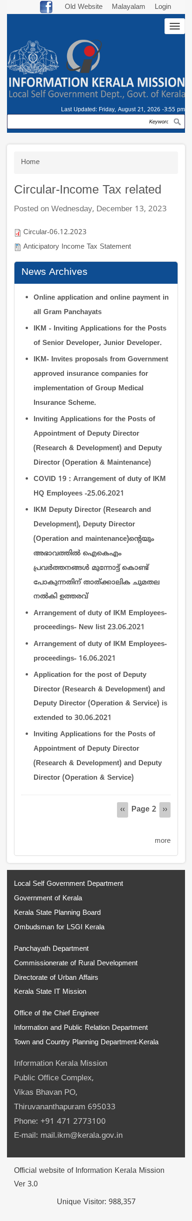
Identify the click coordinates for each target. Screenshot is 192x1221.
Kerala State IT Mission (50, 992)
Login (163, 7)
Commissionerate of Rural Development (75, 963)
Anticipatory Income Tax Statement (77, 247)
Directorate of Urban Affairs (56, 978)
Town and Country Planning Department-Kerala (86, 1042)
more (163, 841)
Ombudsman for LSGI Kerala (59, 927)
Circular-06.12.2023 (55, 232)
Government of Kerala (48, 898)
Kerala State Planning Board (57, 913)
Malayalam (130, 7)
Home (30, 162)
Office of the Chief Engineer (56, 1013)
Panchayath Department (51, 949)
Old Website (84, 7)
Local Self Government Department (68, 884)
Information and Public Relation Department (81, 1028)
